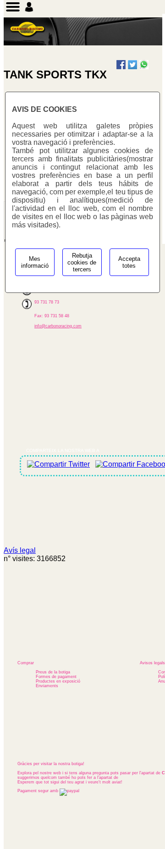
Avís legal (20, 550)
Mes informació (35, 262)
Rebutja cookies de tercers (81, 262)
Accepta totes (129, 262)
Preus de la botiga (53, 672)
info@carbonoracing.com (58, 326)
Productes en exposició (58, 681)
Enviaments (47, 686)
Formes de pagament (56, 676)
